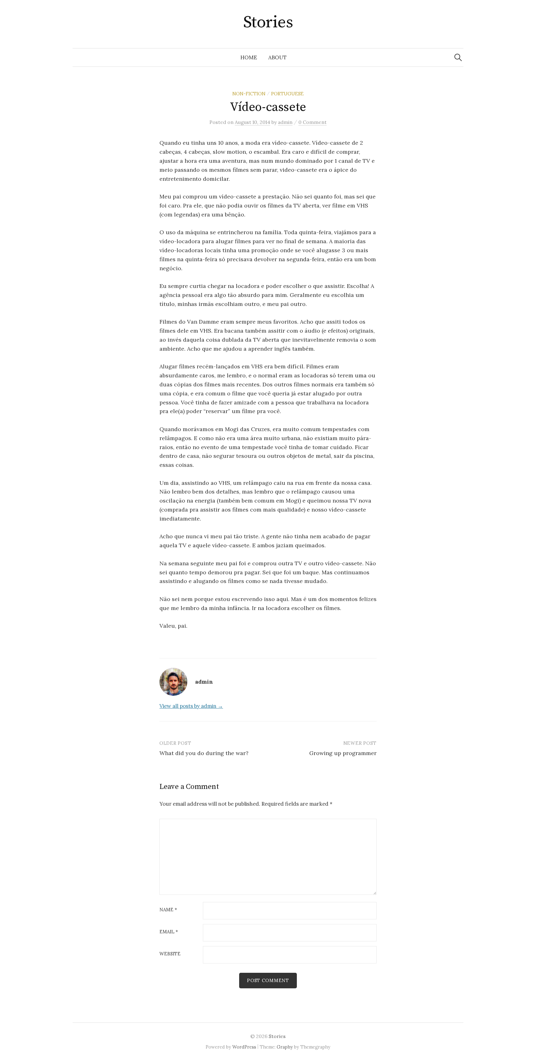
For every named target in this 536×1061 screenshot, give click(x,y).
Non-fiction (249, 94)
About (277, 57)
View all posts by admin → (191, 706)
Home (248, 57)
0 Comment (312, 122)
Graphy (285, 1047)
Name (168, 910)
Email (168, 932)
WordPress (244, 1047)
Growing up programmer (343, 753)
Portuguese (287, 94)
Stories (268, 22)
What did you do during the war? (203, 753)
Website (170, 954)
